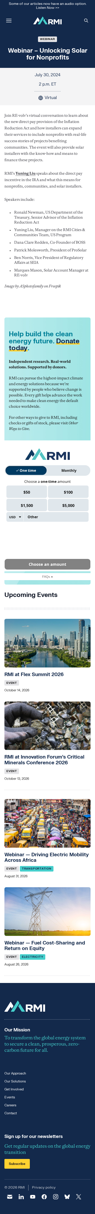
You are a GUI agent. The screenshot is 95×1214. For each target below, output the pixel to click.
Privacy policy (44, 1187)
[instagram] (55, 1196)
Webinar (47, 39)
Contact (10, 1113)
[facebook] (44, 1196)
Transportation (36, 868)
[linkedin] (21, 1196)
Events (9, 1097)
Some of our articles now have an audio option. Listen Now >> (47, 6)
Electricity (32, 957)
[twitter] (78, 1196)
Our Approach (15, 1073)
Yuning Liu (25, 173)
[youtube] (32, 1196)
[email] (9, 1196)
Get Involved (14, 1089)
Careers (10, 1105)
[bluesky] (67, 1196)
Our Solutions (15, 1081)
